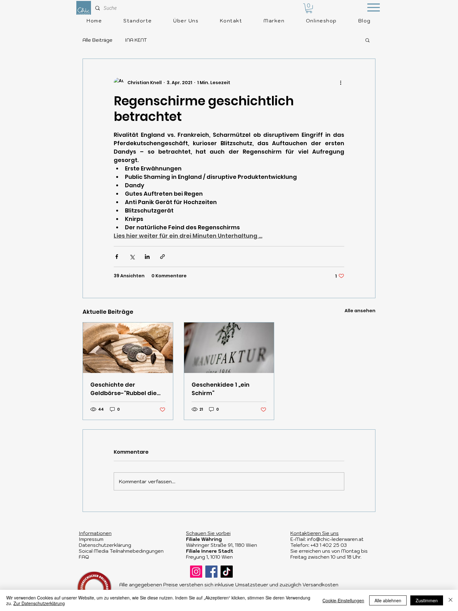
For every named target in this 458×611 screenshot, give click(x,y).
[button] (309, 8)
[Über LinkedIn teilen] (147, 257)
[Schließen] (450, 600)
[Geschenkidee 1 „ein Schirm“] (229, 347)
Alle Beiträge (97, 40)
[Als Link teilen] (162, 257)
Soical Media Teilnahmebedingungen (121, 551)
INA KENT (136, 40)
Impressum (91, 539)
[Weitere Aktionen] (340, 82)
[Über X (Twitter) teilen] (132, 257)
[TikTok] (227, 572)
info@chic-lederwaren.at (335, 539)
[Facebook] (211, 572)
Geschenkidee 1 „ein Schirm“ (221, 389)
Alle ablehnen (388, 600)
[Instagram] (196, 572)
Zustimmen (427, 600)
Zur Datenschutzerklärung (39, 603)
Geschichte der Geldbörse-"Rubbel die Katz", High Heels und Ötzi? (123, 389)
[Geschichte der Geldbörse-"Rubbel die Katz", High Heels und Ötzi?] (128, 347)
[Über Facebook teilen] (117, 257)
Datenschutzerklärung (105, 545)
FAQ (84, 557)
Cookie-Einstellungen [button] (343, 600)
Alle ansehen (360, 311)
